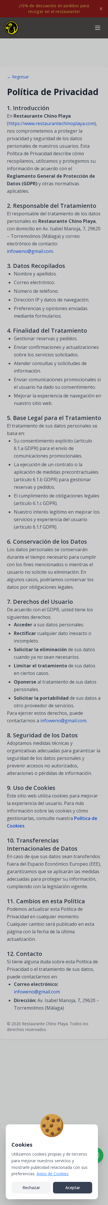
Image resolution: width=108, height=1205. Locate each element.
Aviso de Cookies (53, 1173)
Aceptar (72, 1187)
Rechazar (31, 1187)
